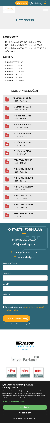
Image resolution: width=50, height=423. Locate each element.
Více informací (24, 398)
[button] (25, 401)
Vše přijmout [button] (25, 407)
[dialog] (25, 402)
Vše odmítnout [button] (25, 413)
